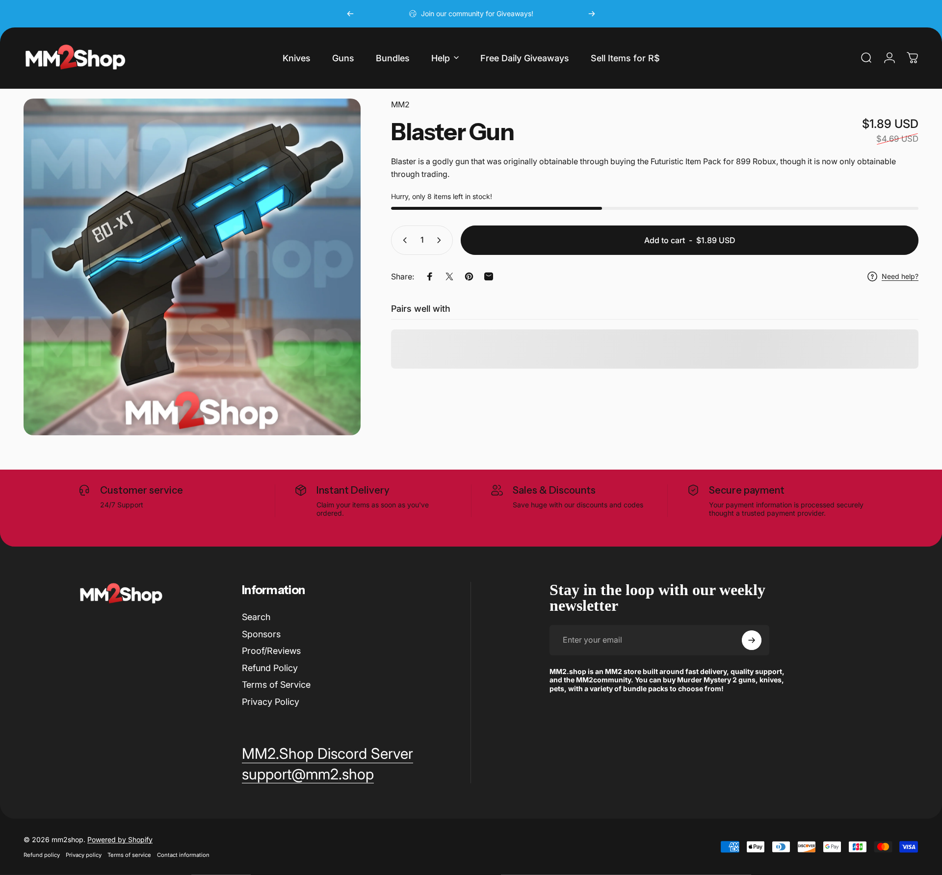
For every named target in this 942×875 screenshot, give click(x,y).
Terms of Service (276, 684)
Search (256, 617)
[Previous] (350, 13)
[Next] (591, 13)
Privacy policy (84, 854)
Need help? (900, 276)
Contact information (183, 854)
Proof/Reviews (271, 651)
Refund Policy (270, 668)
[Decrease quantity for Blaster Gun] (403, 240)
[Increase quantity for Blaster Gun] (441, 240)
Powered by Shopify (120, 839)
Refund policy (42, 854)
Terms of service (129, 854)
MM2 (400, 104)
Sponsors (261, 634)
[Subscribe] (751, 640)
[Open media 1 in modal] (192, 267)
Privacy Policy (270, 702)
